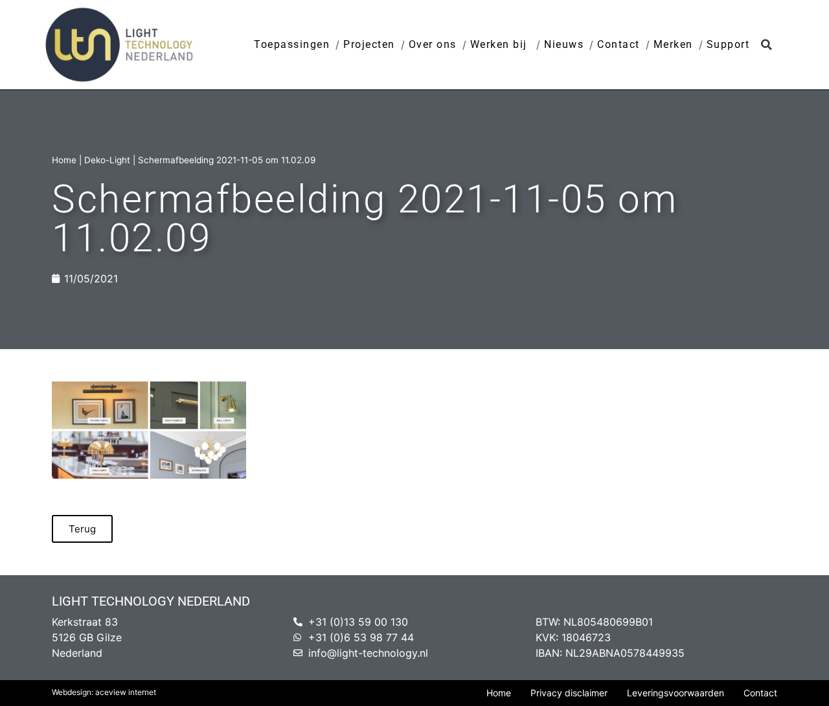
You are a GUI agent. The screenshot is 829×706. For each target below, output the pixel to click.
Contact (618, 44)
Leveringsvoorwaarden (675, 692)
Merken (673, 44)
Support (728, 44)
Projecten (369, 44)
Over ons (433, 44)
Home (64, 160)
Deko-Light (107, 160)
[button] (766, 45)
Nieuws (564, 44)
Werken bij (500, 44)
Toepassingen (292, 44)
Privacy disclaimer (569, 692)
